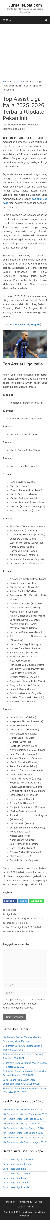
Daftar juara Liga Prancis (16, 1187)
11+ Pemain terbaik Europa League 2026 (24, 1142)
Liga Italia (11, 914)
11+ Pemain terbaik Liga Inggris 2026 (22, 1119)
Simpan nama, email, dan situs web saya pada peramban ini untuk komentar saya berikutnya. (24, 1003)
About (30, 1206)
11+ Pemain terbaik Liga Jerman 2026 (23, 1133)
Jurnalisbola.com (29, 1212)
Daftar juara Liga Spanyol (16, 1173)
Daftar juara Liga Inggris (15, 1178)
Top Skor (17, 81)
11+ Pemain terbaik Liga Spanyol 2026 (23, 1128)
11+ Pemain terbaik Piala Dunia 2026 (22, 1109)
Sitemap (39, 1202)
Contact (21, 1206)
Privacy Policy (25, 1202)
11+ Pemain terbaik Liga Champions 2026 (25, 1114)
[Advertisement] (25, 50)
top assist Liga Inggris (27, 324)
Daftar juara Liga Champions (18, 1159)
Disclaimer (11, 1202)
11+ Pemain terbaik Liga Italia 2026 (21, 1123)
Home (6, 81)
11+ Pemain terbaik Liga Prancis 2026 (23, 1137)
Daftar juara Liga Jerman (16, 1182)
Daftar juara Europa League (17, 1164)
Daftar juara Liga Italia (14, 1168)
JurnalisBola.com (25, 5)
